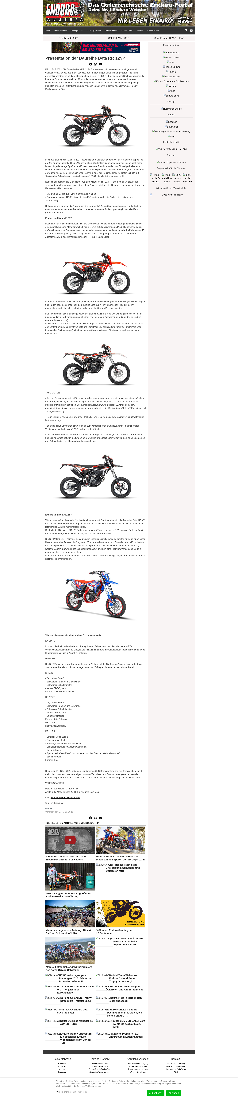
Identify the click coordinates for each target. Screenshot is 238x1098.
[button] (90, 64)
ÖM (110, 38)
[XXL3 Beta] (171, 162)
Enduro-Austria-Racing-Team (100, 1069)
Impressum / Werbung (176, 1063)
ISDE (126, 38)
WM (120, 38)
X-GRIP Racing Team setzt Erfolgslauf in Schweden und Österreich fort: (123, 867)
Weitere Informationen (66, 1092)
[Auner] (171, 62)
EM (115, 38)
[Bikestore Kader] (171, 76)
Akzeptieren (155, 1093)
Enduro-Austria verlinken (138, 1069)
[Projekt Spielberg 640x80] (96, 47)
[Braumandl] (171, 126)
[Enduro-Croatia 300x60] (171, 57)
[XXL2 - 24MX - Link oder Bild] (171, 149)
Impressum (82, 1092)
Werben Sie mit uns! (138, 1072)
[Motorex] (171, 86)
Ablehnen (173, 1093)
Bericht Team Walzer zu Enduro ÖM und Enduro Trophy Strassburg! (123, 978)
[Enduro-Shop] (171, 95)
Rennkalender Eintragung (138, 1063)
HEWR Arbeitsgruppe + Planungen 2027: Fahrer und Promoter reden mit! (75, 978)
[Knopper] (171, 122)
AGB (176, 1072)
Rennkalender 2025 (100, 1066)
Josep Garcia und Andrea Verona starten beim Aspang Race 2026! (128, 941)
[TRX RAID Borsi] (171, 136)
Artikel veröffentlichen (138, 1066)
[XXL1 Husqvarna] (171, 109)
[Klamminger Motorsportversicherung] (171, 131)
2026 (100, 1063)
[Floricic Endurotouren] (171, 67)
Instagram (62, 1072)
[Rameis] (171, 71)
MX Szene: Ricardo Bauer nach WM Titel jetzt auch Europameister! (75, 989)
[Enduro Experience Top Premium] (171, 81)
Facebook (62, 1063)
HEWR (181, 38)
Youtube (62, 1069)
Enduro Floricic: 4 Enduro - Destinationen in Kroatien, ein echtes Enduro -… (124, 1012)
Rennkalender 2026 (68, 38)
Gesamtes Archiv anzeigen (100, 1072)
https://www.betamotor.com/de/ (65, 797)
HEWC (172, 38)
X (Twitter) (62, 1066)
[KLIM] (171, 91)
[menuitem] (47, 30)
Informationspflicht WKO (176, 1069)
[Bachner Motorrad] (171, 52)
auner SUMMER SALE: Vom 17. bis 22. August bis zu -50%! (129, 1024)
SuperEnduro (160, 38)
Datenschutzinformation (175, 1066)
